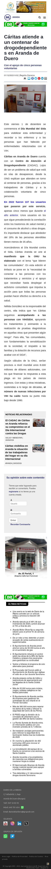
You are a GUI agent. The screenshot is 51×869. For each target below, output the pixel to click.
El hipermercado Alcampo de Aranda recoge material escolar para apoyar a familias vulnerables (28, 767)
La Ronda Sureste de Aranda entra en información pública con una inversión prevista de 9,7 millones (28, 724)
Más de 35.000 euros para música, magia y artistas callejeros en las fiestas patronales (28, 690)
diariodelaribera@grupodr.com (21, 812)
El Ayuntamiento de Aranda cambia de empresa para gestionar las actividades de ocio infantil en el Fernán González (28, 699)
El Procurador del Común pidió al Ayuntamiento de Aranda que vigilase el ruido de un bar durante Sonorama (29, 672)
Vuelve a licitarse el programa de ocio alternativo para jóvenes (29, 665)
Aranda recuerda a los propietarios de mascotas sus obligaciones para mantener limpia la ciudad (28, 759)
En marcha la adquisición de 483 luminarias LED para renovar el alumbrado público (27, 742)
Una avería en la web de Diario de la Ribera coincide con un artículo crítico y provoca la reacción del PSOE (28, 614)
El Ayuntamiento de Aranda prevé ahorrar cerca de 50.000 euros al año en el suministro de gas (29, 647)
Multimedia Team (32, 868)
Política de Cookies (36, 856)
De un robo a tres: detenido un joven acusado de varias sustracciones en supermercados (28, 639)
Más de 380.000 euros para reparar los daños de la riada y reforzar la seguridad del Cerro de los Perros (28, 708)
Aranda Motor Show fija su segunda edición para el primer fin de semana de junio (28, 631)
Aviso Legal (6, 856)
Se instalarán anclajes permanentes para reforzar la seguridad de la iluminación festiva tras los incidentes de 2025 (28, 733)
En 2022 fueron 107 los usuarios (25, 202)
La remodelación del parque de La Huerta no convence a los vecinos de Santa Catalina (28, 751)
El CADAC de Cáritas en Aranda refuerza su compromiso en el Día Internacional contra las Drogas (17, 427)
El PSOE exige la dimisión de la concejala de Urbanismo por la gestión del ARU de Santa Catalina (27, 716)
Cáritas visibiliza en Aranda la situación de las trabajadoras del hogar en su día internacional (16, 452)
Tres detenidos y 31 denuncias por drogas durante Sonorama (27, 774)
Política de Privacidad (19, 856)
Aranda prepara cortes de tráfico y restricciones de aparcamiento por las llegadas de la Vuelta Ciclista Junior (27, 681)
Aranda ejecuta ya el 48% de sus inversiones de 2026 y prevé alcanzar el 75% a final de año (29, 623)
